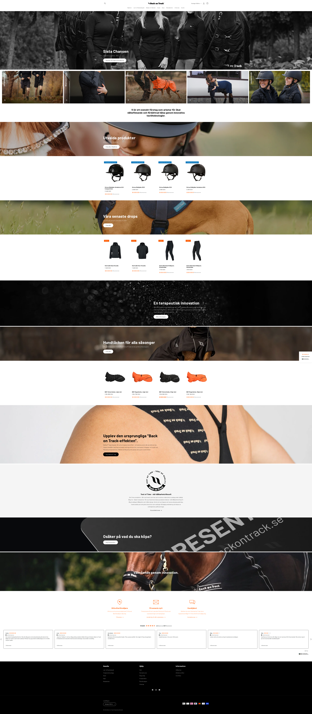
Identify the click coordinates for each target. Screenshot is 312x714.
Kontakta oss (191, 617)
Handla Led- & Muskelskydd (114, 60)
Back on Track (110, 709)
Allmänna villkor (180, 673)
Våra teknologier (161, 317)
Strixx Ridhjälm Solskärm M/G (195, 187)
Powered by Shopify (118, 709)
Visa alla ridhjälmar (111, 147)
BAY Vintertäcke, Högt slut (167, 392)
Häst (104, 678)
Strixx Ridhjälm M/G (165, 187)
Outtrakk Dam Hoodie (112, 265)
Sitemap (142, 684)
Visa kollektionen (155, 510)
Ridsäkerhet (106, 681)
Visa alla (108, 225)
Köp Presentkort (110, 542)
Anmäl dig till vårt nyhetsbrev (155, 617)
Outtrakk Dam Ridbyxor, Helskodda (194, 266)
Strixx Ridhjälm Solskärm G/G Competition (114, 188)
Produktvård (143, 678)
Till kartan (119, 617)
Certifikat (178, 675)
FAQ (141, 670)
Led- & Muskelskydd (108, 670)
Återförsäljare (143, 681)
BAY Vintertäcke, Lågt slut (113, 392)
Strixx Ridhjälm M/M (138, 187)
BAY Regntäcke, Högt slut (194, 392)
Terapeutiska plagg (108, 673)
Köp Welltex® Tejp (111, 454)
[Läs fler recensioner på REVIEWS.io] (304, 654)
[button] (105, 3)
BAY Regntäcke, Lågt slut (140, 392)
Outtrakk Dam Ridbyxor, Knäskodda (166, 266)
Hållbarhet (178, 670)
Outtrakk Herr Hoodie (139, 265)
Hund (104, 675)
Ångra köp (142, 675)
